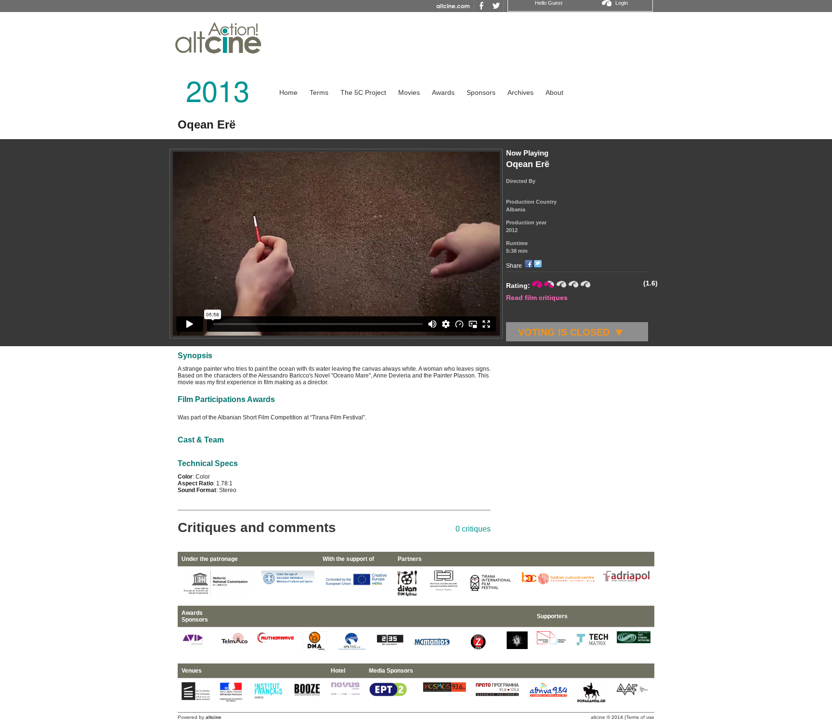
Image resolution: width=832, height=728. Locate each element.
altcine (598, 717)
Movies (409, 92)
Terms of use (640, 717)
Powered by (199, 717)
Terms (319, 92)
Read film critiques (537, 297)
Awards (443, 92)
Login (621, 3)
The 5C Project (363, 92)
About (554, 92)
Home (288, 92)
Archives (520, 92)
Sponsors (481, 92)
